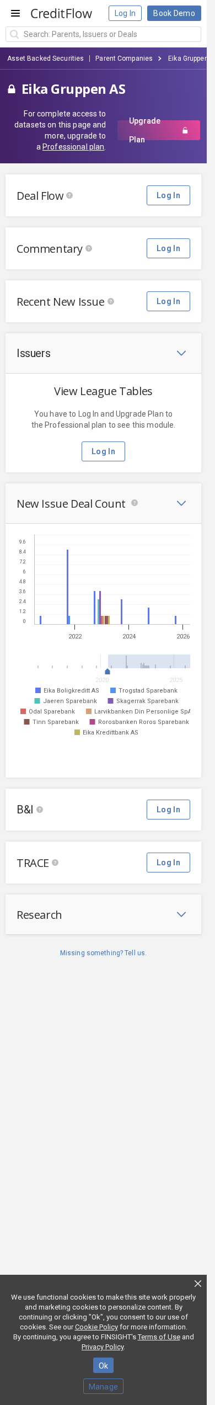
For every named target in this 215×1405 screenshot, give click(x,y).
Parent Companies (124, 58)
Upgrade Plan (144, 130)
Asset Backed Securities (45, 58)
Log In (125, 13)
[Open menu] (15, 13)
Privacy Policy (102, 1347)
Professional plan (73, 146)
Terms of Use (159, 1337)
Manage (104, 1386)
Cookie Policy (96, 1327)
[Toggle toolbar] (181, 353)
